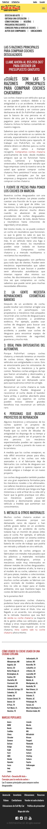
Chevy (9, 734)
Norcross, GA (31, 692)
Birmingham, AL (13, 674)
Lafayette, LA (31, 667)
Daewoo (10, 740)
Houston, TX (11, 711)
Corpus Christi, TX (13, 698)
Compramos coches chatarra (30, 151)
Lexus (9, 771)
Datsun (9, 743)
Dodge (9, 746)
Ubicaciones (36, 30)
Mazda (28, 725)
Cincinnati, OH (12, 683)
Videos (6, 800)
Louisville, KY (31, 674)
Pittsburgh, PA (31, 701)
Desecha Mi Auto (12, 15)
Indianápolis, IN (32, 658)
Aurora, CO (11, 667)
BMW (9, 725)
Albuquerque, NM (13, 661)
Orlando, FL (30, 695)
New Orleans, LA (32, 689)
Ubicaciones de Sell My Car (13, 805)
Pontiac (29, 746)
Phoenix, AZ (30, 698)
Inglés (35, 2)
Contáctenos (17, 800)
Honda (9, 759)
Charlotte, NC (12, 680)
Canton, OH (11, 677)
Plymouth (29, 743)
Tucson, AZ (30, 704)
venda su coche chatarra (20, 618)
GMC (9, 756)
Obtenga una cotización (16, 18)
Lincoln (28, 722)
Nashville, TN (30, 686)
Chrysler (10, 737)
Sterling (29, 756)
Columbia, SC (12, 692)
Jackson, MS (30, 661)
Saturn (28, 752)
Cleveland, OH (12, 686)
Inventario (17, 794)
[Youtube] (30, 817)
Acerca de (6, 794)
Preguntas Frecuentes (15, 24)
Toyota (28, 762)
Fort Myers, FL (12, 707)
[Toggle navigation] (43, 8)
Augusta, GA (11, 664)
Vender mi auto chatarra (34, 800)
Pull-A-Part (5, 2)
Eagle (9, 749)
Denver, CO (11, 701)
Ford (8, 752)
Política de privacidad (36, 805)
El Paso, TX (11, 704)
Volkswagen (30, 765)
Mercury (29, 728)
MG (27, 731)
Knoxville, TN (30, 664)
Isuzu (9, 765)
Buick (9, 728)
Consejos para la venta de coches (20, 27)
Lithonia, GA (30, 670)
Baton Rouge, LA (13, 670)
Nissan (28, 737)
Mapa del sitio (23, 811)
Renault (29, 749)
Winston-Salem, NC (33, 711)
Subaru (29, 759)
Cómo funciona (12, 21)
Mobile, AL (30, 680)
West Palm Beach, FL (33, 707)
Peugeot (29, 740)
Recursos (41, 794)
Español (42, 2)
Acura (9, 722)
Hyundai (10, 762)
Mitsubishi (30, 734)
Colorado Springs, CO (15, 689)
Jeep (8, 768)
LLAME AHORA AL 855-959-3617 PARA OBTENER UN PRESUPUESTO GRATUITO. (24, 66)
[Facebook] (16, 817)
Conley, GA (11, 695)
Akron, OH (10, 658)
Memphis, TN (30, 677)
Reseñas (27, 21)
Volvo (28, 768)
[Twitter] (21, 817)
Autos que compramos (15, 30)
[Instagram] (25, 817)
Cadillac (10, 731)
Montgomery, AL (32, 683)
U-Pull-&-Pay (16, 2)
